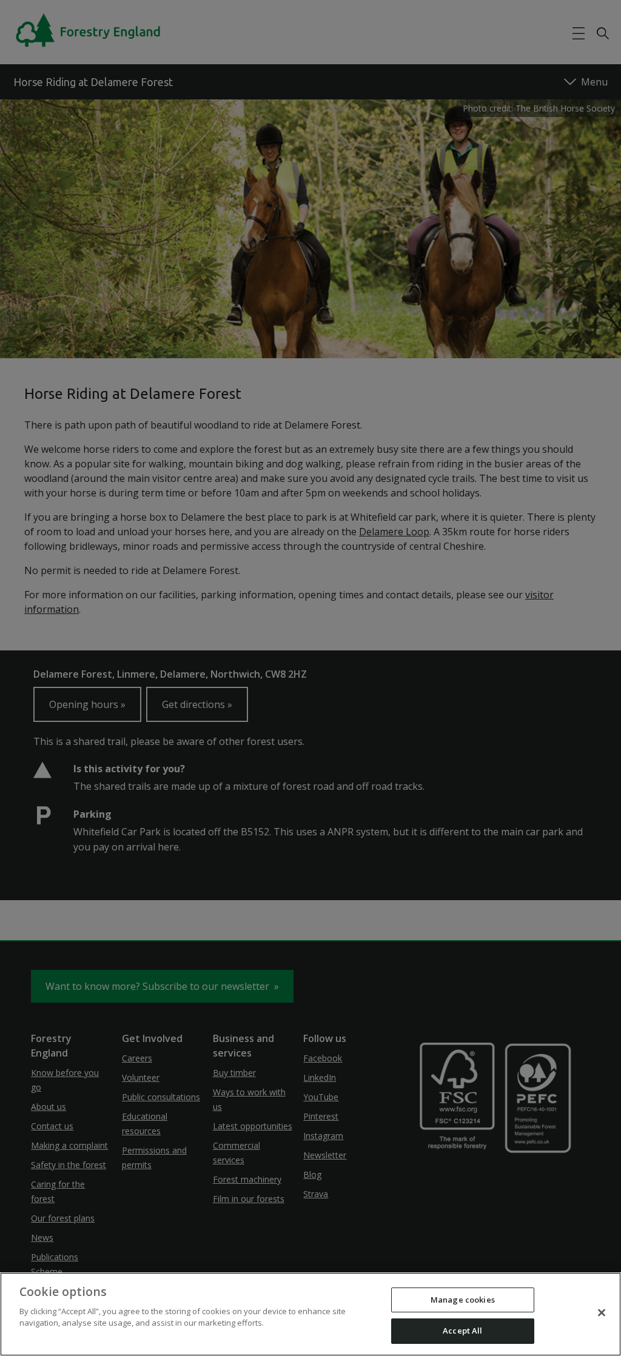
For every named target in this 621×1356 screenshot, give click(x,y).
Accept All (462, 1330)
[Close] (601, 1312)
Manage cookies (463, 1299)
